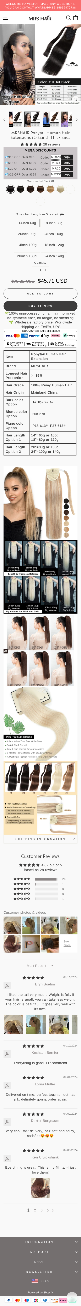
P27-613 (40, 201)
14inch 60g (27, 223)
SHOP (39, 1261)
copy (67, 157)
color (40, 181)
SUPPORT (39, 1251)
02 (30, 189)
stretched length (37, 214)
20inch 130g (27, 256)
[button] (32, 144)
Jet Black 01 (10, 189)
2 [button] (35, 1210)
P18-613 (70, 189)
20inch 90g (27, 234)
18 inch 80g (53, 223)
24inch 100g (53, 234)
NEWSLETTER (39, 1271)
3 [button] (42, 1210)
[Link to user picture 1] (13, 1024)
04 (40, 189)
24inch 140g (54, 256)
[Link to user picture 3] (59, 1024)
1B (20, 189)
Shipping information (40, 839)
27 (50, 189)
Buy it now (40, 306)
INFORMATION (39, 1242)
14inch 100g (27, 245)
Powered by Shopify (40, 1292)
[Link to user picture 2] (36, 1024)
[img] (33, 978)
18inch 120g (54, 245)
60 (60, 189)
